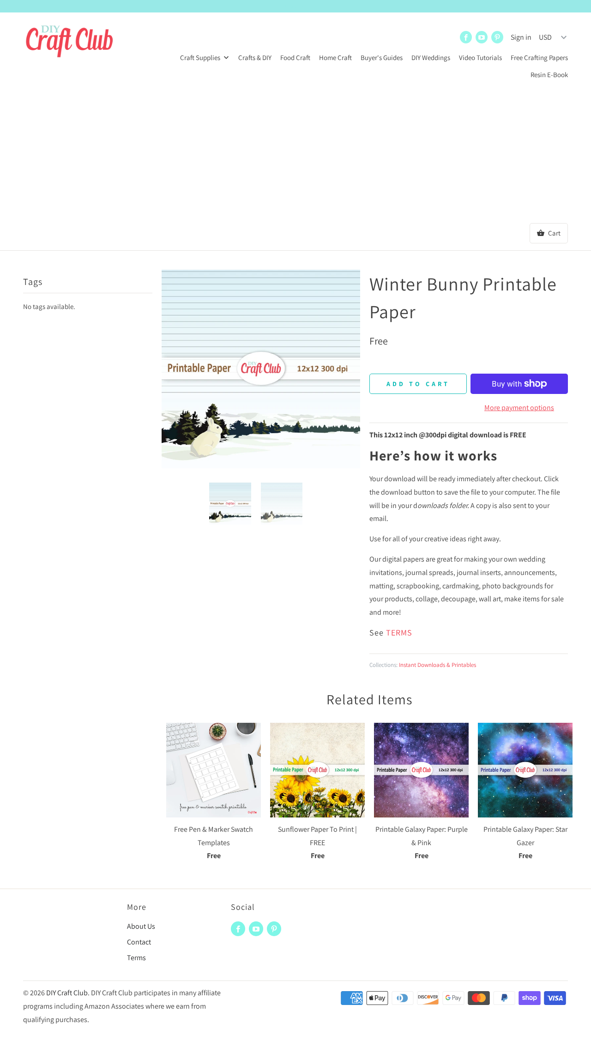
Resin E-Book (549, 74)
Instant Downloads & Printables (437, 665)
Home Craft (335, 57)
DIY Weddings (430, 57)
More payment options (519, 407)
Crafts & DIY (254, 57)
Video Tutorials (480, 57)
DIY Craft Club (67, 993)
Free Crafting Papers (539, 57)
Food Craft (295, 57)
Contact (139, 942)
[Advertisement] (295, 153)
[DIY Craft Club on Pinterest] (497, 37)
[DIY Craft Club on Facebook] (466, 37)
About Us (141, 926)
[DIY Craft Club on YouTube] (482, 37)
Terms (136, 957)
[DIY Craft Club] (69, 42)
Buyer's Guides (382, 57)
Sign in (521, 37)
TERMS (399, 632)
